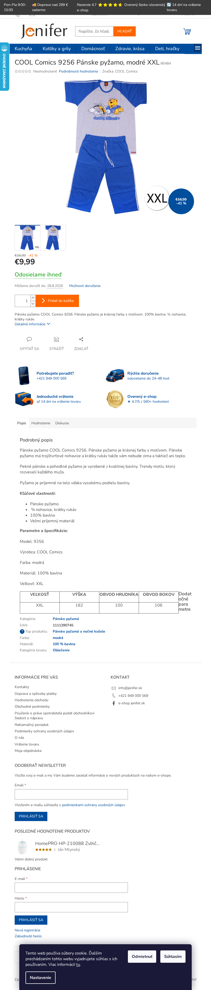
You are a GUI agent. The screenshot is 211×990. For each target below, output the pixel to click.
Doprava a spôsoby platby (36, 693)
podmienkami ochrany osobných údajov (93, 805)
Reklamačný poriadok (32, 724)
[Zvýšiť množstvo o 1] (33, 298)
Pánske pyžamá (66, 618)
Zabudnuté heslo (28, 936)
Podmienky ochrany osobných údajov (44, 731)
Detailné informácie (30, 324)
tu (78, 964)
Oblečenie (61, 650)
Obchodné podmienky (32, 706)
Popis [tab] (21, 423)
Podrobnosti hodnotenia (78, 71)
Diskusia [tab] (62, 423)
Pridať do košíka (61, 300)
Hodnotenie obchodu (31, 700)
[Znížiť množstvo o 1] (33, 304)
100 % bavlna (64, 644)
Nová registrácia (27, 930)
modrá (58, 637)
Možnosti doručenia (84, 285)
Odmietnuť (142, 956)
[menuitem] (23, 49)
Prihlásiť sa (31, 816)
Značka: (120, 71)
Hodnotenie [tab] (40, 423)
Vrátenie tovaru (27, 744)
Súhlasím (173, 956)
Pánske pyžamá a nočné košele (79, 631)
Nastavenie (40, 977)
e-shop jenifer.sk (131, 703)
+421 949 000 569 (133, 695)
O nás (19, 737)
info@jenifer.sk (130, 688)
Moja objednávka (28, 750)
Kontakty (22, 687)
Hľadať (124, 31)
